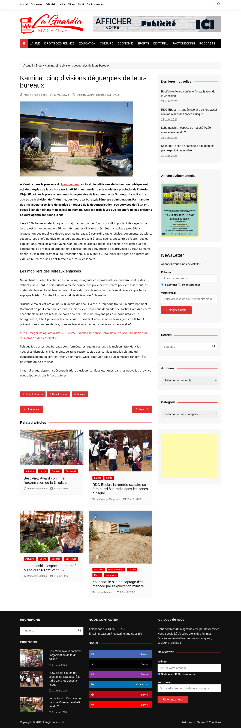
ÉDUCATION (87, 43)
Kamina (81, 394)
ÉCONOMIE (125, 43)
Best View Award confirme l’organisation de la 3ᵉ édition (188, 94)
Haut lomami (59, 394)
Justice (61, 4)
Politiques (187, 722)
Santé (80, 4)
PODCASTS (207, 43)
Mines (71, 4)
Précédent (34, 409)
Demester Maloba (37, 488)
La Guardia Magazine (108, 499)
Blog (39, 65)
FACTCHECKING (184, 43)
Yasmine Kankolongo (35, 94)
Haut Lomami (70, 184)
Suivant (140, 409)
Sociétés (101, 94)
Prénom (166, 272)
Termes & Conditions (209, 722)
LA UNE (35, 43)
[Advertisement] (189, 456)
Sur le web (37, 4)
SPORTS (143, 43)
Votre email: (168, 292)
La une (91, 94)
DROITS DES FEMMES (59, 43)
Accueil (24, 4)
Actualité (80, 94)
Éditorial (50, 4)
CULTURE (106, 43)
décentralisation (34, 394)
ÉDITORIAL (160, 43)
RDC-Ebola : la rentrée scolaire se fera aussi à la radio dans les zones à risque (120, 489)
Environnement (95, 4)
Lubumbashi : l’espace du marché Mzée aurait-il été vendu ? (186, 130)
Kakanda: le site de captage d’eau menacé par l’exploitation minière (187, 148)
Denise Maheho (104, 592)
